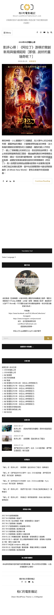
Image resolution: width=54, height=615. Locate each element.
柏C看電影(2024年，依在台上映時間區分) (19, 404)
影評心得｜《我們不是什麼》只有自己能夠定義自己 (30, 489)
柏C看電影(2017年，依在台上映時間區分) (19, 386)
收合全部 (13, 367)
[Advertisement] (27, 215)
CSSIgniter (38, 597)
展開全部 (5, 367)
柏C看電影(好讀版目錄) (12, 407)
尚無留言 (32, 61)
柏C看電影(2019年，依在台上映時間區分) (19, 391)
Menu (8, 33)
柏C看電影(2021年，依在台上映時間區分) (19, 396)
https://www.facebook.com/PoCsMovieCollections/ (27, 313)
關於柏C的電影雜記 (27, 579)
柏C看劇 (7, 380)
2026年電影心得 (10, 372)
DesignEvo (30, 331)
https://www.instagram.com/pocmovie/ (27, 319)
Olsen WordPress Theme (21, 597)
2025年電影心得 (10, 370)
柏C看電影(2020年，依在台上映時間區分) (19, 394)
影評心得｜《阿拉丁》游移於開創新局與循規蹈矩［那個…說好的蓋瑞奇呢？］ (27, 52)
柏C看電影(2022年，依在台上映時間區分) (19, 399)
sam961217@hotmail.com (27, 324)
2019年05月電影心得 (27, 42)
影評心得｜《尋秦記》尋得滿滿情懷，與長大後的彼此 (30, 497)
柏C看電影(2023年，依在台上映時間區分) (19, 401)
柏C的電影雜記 (27, 592)
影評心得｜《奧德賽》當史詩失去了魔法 (29, 439)
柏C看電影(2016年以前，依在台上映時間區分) (21, 383)
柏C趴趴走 (8, 412)
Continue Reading (42, 181)
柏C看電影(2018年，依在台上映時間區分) (19, 388)
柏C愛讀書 (8, 375)
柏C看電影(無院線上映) (12, 409)
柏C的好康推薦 (9, 378)
